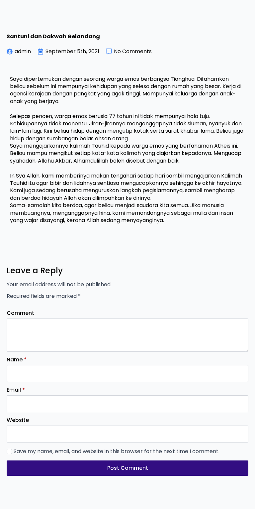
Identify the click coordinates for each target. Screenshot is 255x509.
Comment (20, 313)
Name (17, 359)
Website (18, 420)
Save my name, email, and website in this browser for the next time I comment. (116, 451)
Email (16, 390)
